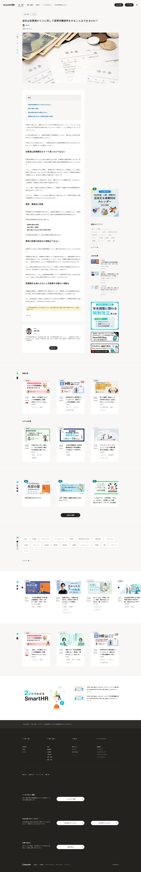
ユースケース (100, 749)
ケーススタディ (47, 5)
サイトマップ (67, 864)
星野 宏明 (27, 25)
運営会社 (35, 864)
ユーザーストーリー (101, 752)
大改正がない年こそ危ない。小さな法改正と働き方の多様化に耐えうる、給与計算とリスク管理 (39, 447)
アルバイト (103, 410)
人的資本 (109, 234)
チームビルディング (96, 232)
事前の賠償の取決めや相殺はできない (37, 112)
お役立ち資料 (118, 4)
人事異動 (93, 240)
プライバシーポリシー (49, 864)
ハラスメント (34, 407)
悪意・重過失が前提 (33, 108)
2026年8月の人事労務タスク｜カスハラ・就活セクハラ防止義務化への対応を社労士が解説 (74, 399)
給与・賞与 (28, 315)
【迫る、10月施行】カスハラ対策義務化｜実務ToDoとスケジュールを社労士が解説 (39, 399)
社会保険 (101, 237)
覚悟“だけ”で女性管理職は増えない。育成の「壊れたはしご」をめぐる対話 (73, 652)
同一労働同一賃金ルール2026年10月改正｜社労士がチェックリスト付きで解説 (107, 399)
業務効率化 (34, 457)
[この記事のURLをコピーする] (17, 56)
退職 (114, 240)
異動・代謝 (49, 759)
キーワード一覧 (94, 247)
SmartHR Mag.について (61, 5)
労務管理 (27, 380)
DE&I (73, 659)
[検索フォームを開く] (137, 5)
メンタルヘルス (102, 234)
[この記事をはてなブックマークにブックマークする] (17, 53)
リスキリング (94, 243)
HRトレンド (68, 407)
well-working (90, 581)
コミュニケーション (105, 280)
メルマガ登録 (129, 4)
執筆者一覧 (31, 774)
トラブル (34, 14)
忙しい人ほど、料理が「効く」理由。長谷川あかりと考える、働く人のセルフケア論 (109, 289)
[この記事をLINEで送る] (17, 49)
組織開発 (58, 581)
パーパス (101, 243)
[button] (22, 588)
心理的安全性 (94, 234)
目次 (29, 97)
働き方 (38, 5)
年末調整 (98, 229)
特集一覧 (47, 774)
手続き (61, 428)
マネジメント (94, 237)
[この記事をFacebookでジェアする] (17, 43)
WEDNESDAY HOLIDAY (113, 232)
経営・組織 (30, 5)
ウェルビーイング (106, 229)
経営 (48, 746)
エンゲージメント (101, 240)
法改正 (93, 229)
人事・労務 (20, 5)
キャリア (74, 749)
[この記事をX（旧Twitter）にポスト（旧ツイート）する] (17, 46)
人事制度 (109, 240)
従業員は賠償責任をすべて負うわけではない (39, 104)
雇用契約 (107, 237)
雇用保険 (113, 237)
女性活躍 (68, 659)
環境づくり (74, 746)
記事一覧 (53, 348)
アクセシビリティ (59, 864)
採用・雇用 (49, 757)
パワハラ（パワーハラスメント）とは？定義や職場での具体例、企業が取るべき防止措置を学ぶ (107, 447)
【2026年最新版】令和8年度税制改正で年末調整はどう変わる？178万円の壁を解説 (74, 447)
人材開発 (49, 752)
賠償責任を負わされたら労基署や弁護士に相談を (40, 116)
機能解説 (99, 746)
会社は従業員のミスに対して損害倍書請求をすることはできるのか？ (58, 724)
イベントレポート (101, 757)
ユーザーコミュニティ (102, 754)
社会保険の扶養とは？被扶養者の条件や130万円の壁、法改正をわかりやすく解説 (132, 600)
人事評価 (49, 754)
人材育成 (104, 232)
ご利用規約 (41, 864)
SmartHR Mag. (26, 724)
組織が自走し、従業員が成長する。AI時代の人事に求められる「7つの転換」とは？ (109, 275)
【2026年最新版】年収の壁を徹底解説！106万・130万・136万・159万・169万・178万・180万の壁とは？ (110, 263)
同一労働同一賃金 (70, 410)
